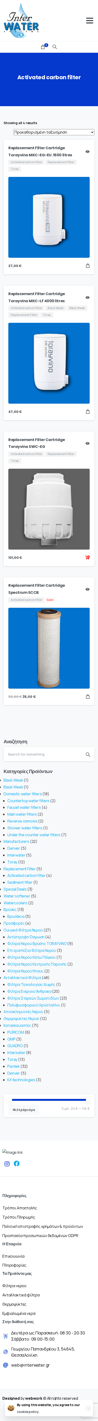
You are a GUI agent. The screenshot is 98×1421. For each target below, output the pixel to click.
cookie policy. (28, 1411)
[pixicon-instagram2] (7, 1164)
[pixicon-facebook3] (16, 1164)
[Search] (54, 47)
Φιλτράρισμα (24, 1109)
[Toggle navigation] (89, 21)
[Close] (88, 1408)
